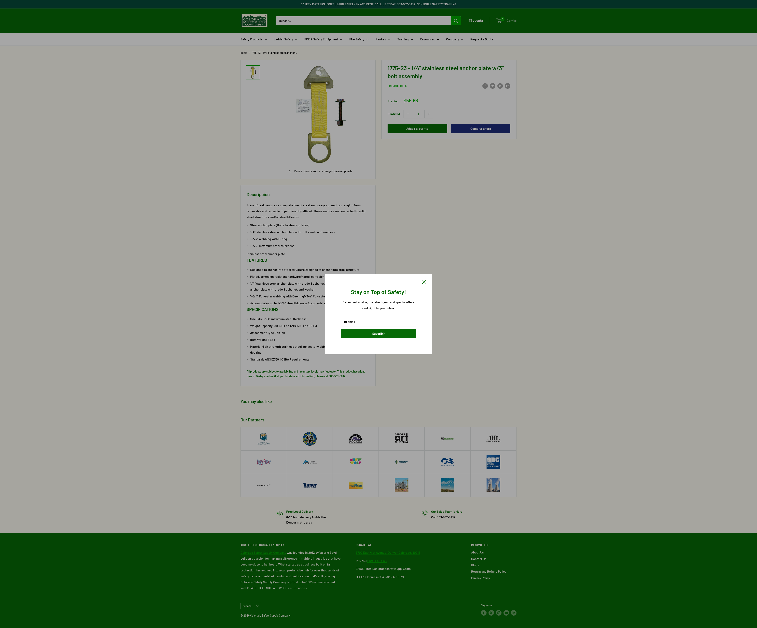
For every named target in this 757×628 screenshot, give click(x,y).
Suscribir (378, 333)
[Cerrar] (424, 282)
